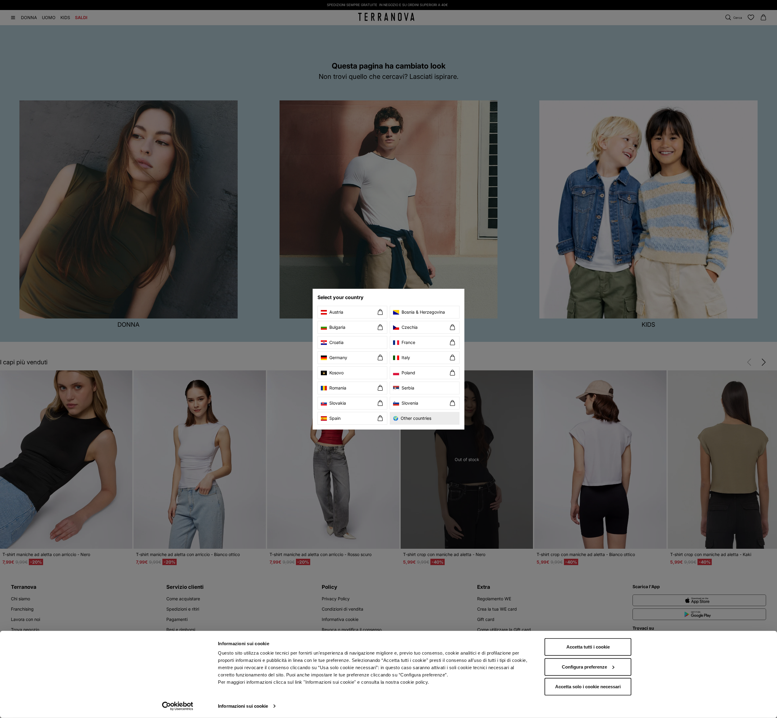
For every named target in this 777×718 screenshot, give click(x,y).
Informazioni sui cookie (243, 706)
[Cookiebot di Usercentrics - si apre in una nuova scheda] (177, 706)
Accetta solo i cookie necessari (588, 686)
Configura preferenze (584, 666)
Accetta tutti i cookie (588, 646)
